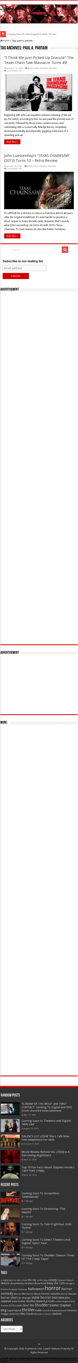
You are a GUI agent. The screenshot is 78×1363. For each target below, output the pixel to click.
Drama (28, 1283)
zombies (57, 1313)
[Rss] (39, 1344)
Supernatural (14, 1310)
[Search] (65, 249)
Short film (28, 1305)
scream (18, 1305)
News (30, 68)
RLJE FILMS (49, 1301)
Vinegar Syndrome (10, 1314)
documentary (17, 1283)
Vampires (72, 1310)
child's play (42, 1280)
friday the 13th (56, 1283)
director (5, 1283)
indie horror (41, 1297)
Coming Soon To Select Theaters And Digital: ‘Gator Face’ (46, 1241)
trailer (38, 1310)
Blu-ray (32, 1279)
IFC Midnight (24, 1298)
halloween (36, 1289)
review (39, 1301)
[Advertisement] (39, 468)
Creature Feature (65, 1280)
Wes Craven (27, 1313)
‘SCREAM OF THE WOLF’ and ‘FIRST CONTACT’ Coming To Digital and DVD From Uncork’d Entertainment (47, 1107)
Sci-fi (11, 1305)
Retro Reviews (41, 68)
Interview (58, 1297)
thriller (28, 1309)
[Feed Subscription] (77, 48)
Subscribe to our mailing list (23, 261)
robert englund (62, 1301)
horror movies (50, 1293)
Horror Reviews (68, 1294)
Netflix (30, 1301)
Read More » (12, 141)
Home (6, 40)
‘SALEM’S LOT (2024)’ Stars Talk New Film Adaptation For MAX (45, 1138)
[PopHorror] (39, 13)
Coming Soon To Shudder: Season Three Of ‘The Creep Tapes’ (48, 1257)
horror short (9, 1297)
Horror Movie (33, 1293)
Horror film (20, 1294)
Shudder (42, 1305)
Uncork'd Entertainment (54, 1310)
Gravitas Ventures (18, 1289)
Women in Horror (42, 1314)
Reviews (53, 68)
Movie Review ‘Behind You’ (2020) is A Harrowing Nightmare (45, 1153)
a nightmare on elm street (14, 1280)
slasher (54, 1305)
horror (53, 1288)
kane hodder (19, 1301)
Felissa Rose (39, 1283)
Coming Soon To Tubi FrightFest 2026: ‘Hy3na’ (32, 34)
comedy (52, 1279)
